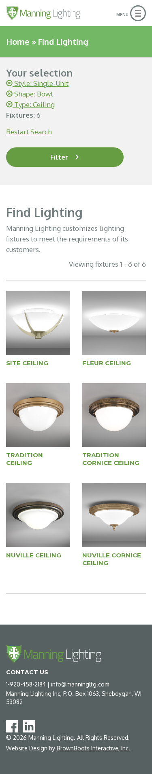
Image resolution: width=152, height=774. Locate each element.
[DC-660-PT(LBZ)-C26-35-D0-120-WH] (38, 415)
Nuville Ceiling (33, 555)
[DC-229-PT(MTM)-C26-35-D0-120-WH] (38, 322)
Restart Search (29, 131)
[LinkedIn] (31, 725)
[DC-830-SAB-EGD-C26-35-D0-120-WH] (114, 415)
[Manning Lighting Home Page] (43, 13)
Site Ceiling (27, 363)
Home (18, 41)
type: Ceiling (34, 104)
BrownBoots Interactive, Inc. (93, 748)
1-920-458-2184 (26, 684)
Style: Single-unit (41, 83)
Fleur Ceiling (106, 363)
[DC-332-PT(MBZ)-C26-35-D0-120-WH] (114, 322)
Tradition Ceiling (24, 459)
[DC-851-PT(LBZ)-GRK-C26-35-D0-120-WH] (114, 514)
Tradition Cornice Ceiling (110, 459)
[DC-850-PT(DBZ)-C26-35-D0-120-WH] (38, 514)
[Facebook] (13, 725)
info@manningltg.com (80, 684)
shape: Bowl (33, 94)
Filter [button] (59, 157)
